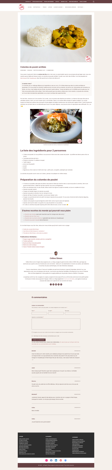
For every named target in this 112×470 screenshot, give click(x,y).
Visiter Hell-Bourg (76, 444)
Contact (57, 1)
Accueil (30, 7)
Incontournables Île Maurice (51, 440)
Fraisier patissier (28, 241)
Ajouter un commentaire (37, 317)
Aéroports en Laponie (23, 441)
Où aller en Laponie (23, 440)
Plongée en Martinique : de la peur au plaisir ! (35, 233)
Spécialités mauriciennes (51, 446)
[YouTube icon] (61, 284)
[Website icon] (53, 284)
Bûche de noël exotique (30, 245)
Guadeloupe (33, 78)
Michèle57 (34, 394)
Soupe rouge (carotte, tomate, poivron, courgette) (37, 239)
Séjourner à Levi (22, 452)
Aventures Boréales (73, 1)
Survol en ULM (75, 448)
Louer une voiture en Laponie (25, 444)
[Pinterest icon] (59, 284)
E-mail (50, 310)
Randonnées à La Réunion (77, 442)
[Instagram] (46, 460)
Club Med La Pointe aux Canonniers (53, 450)
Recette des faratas (30, 214)
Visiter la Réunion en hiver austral (79, 453)
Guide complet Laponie (24, 438)
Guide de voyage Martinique (31, 229)
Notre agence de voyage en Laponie (27, 453)
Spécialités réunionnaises (77, 445)
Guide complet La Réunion (77, 439)
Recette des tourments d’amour (34, 218)
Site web (67, 310)
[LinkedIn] (56, 460)
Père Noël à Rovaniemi (24, 447)
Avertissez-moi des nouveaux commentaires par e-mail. (46, 336)
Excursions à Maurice (50, 443)
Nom (33, 310)
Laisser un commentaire (38, 339)
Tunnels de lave (75, 450)
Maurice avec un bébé (50, 452)
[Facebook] (51, 460)
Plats (43, 70)
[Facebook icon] (51, 284)
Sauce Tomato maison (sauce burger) (33, 246)
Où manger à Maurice (50, 447)
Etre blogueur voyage (37, 1)
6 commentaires (50, 70)
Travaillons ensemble (49, 1)
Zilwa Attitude (48, 449)
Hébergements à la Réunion (78, 451)
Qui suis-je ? (28, 1)
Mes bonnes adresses (70, 7)
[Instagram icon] (56, 284)
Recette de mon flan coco (32, 216)
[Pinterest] (61, 460)
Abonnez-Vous (64, 1)
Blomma (34, 381)
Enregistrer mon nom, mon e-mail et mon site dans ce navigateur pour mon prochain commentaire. (53, 332)
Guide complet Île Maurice (51, 438)
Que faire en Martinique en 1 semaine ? (33, 231)
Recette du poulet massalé (32, 220)
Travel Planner (83, 1)
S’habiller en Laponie (23, 443)
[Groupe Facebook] (65, 460)
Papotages (80, 7)
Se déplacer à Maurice (50, 441)
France (44, 7)
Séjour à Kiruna (22, 449)
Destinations (36, 7)
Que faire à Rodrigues (50, 453)
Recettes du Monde (38, 70)
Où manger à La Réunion (77, 447)
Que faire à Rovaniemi (23, 446)
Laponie (50, 7)
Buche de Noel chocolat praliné (32, 243)
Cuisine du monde (58, 7)
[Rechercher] (93, 1)
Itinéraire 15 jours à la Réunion (78, 441)
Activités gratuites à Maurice (52, 444)
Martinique (23, 78)
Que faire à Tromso (23, 450)
